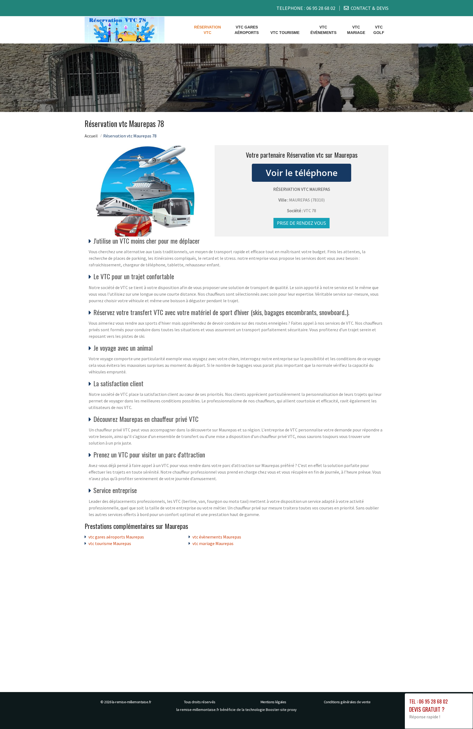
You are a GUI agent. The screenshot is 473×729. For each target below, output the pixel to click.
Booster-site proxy (281, 709)
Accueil (91, 136)
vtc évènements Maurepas (216, 537)
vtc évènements (323, 30)
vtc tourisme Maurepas (109, 543)
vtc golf (378, 30)
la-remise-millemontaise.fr (131, 701)
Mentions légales (273, 701)
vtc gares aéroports (247, 30)
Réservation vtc (207, 30)
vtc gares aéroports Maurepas (116, 537)
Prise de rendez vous (301, 223)
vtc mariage (356, 30)
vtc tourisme (284, 32)
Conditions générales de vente (347, 701)
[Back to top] (458, 714)
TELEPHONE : (305, 8)
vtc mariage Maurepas (212, 543)
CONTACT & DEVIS (369, 8)
